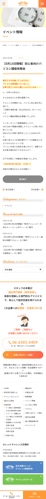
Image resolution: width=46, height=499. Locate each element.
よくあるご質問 (31, 405)
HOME (5, 45)
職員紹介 (28, 388)
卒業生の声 (29, 392)
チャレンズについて (11, 396)
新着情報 (28, 396)
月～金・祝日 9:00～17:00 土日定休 (11, 496)
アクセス (28, 409)
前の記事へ (10, 189)
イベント (25, 45)
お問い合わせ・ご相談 (23, 354)
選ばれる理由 (9, 400)
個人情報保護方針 (31, 421)
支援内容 (7, 405)
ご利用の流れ (9, 435)
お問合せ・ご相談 (34, 497)
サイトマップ (30, 425)
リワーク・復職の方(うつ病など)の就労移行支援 (14, 416)
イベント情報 (14, 45)
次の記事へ (35, 189)
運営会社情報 (30, 417)
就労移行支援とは (10, 392)
